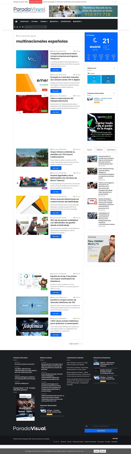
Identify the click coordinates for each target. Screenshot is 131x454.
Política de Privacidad (90, 441)
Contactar (107, 441)
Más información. (89, 451)
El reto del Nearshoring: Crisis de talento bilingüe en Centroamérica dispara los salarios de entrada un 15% (106, 173)
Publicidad (114, 441)
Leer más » (56, 70)
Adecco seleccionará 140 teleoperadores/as (61, 99)
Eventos (54, 21)
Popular (89, 150)
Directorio (63, 441)
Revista (69, 441)
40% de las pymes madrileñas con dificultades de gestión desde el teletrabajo (64, 222)
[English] (115, 438)
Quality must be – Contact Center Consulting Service (107, 371)
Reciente (99, 150)
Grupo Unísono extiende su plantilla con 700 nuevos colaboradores (62, 154)
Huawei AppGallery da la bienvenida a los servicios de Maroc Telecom (63, 178)
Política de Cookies (78, 441)
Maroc (44, 21)
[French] (117, 438)
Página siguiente (74, 343)
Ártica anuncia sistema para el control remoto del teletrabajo (64, 200)
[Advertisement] (48, 130)
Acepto (96, 451)
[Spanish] (113, 438)
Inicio (18, 36)
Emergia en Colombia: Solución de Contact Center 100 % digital (65, 78)
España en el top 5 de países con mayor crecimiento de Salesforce (63, 278)
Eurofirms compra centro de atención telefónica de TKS (63, 301)
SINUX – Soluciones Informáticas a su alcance (107, 364)
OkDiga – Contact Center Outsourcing (103, 99)
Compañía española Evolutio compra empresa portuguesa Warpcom (64, 56)
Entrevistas (66, 21)
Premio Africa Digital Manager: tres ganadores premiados (78, 382)
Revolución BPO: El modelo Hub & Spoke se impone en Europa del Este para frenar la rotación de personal (106, 160)
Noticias (25, 21)
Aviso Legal (100, 441)
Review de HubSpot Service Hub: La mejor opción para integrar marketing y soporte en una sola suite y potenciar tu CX (106, 203)
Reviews (78, 21)
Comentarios (111, 150)
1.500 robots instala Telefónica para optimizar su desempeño (64, 322)
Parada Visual (55, 51)
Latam (35, 21)
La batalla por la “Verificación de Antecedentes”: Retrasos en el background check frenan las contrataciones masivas (107, 218)
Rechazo (102, 451)
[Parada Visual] (29, 9)
